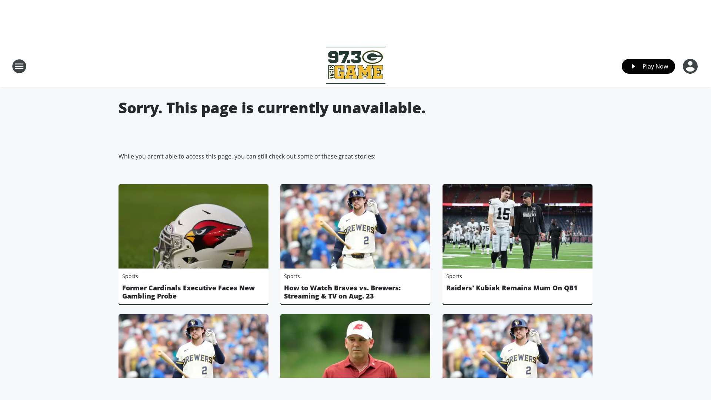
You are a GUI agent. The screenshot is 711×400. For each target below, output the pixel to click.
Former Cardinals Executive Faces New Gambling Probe (188, 292)
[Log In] (691, 66)
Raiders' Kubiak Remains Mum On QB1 (512, 288)
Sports (130, 276)
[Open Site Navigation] (19, 66)
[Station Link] (355, 66)
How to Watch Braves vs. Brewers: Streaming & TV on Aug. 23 (342, 292)
